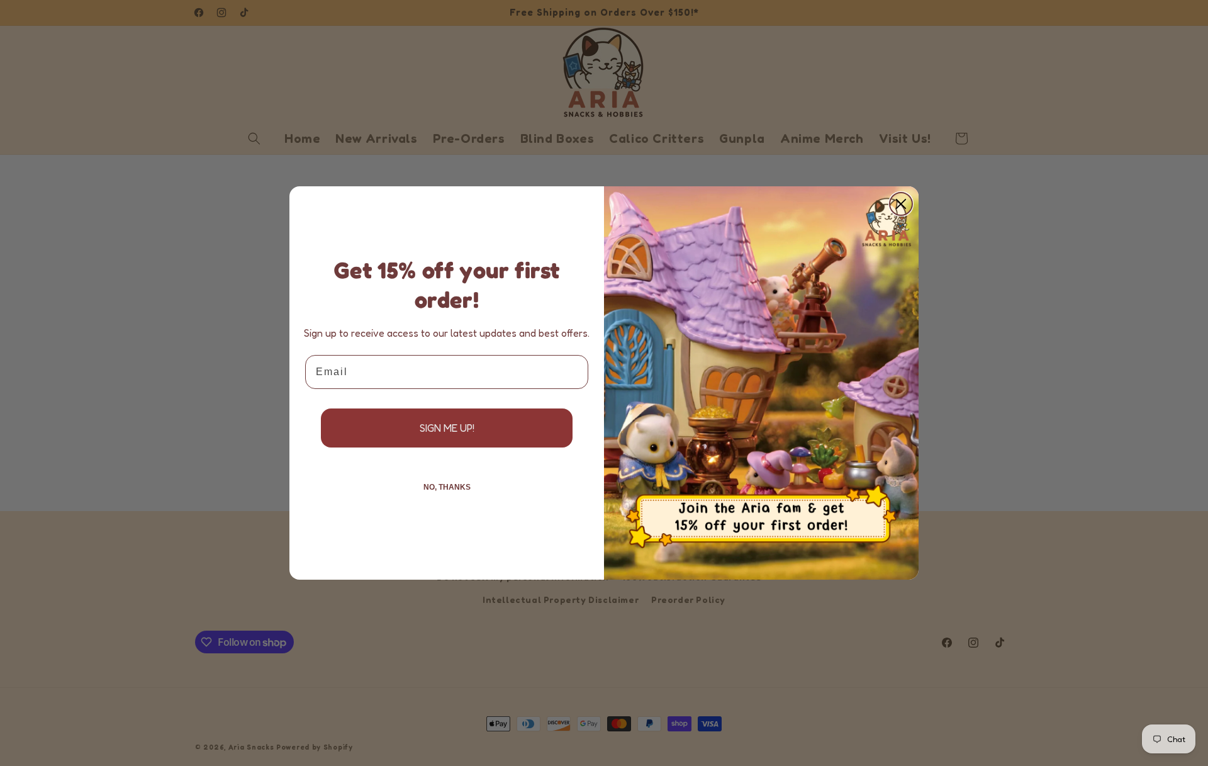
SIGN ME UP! (447, 428)
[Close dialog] (901, 204)
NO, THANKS (447, 487)
